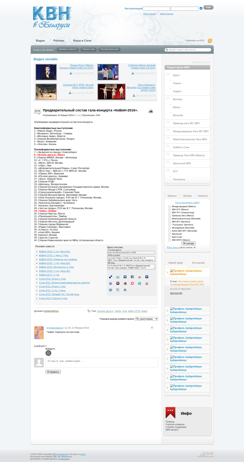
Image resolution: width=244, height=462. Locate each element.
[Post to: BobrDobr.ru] (125, 283)
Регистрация (150, 14)
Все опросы (174, 247)
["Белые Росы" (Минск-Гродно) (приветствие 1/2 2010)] (46, 72)
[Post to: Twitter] (118, 276)
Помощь (170, 421)
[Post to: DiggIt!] (125, 276)
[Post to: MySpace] (147, 276)
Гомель (177, 83)
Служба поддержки (176, 427)
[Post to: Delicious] (111, 276)
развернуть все (201, 62)
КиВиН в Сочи (181, 147)
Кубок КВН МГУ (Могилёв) (184, 231)
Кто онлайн (198, 263)
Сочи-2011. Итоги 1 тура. (52, 286)
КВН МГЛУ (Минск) (181, 240)
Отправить (53, 371)
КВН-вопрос (172, 429)
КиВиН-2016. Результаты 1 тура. (56, 267)
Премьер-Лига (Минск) (183, 215)
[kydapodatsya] (39, 332)
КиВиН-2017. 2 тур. (49, 275)
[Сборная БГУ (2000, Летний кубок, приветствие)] (46, 92)
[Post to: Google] (140, 276)
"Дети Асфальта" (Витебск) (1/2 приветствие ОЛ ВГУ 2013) (141, 88)
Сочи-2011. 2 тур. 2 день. (52, 290)
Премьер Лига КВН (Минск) (189, 155)
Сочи (78, 115)
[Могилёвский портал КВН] (205, 457)
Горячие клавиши (175, 424)
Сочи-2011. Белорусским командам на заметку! (64, 282)
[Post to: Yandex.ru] (147, 283)
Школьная (177, 234)
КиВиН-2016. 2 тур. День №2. (55, 271)
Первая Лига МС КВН (83, 73)
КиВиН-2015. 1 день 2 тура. (54, 255)
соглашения (64, 459)
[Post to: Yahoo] (118, 283)
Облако (187, 196)
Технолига (179, 179)
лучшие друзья (105, 311)
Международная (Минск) (184, 206)
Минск (176, 107)
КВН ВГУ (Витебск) (181, 222)
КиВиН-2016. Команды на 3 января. (58, 259)
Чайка (117, 311)
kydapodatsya (51, 311)
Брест (176, 75)
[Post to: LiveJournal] (118, 289)
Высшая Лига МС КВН (83, 93)
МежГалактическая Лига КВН (190, 139)
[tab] (187, 272)
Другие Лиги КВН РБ (146, 95)
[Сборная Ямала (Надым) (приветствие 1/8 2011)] (108, 72)
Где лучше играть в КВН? (187, 202)
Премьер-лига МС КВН (186, 123)
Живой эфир (176, 263)
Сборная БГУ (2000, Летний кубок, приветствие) (78, 86)
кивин (144, 311)
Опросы (172, 196)
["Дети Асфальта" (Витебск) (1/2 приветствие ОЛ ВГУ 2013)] (111, 92)
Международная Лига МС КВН (190, 131)
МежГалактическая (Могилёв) (186, 218)
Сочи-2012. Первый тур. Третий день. (59, 294)
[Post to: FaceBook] (132, 276)
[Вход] (48, 353)
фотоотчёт (176, 293)
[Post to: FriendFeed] (111, 283)
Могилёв (178, 115)
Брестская (177, 237)
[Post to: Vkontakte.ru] (125, 289)
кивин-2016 (134, 311)
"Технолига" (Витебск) (182, 225)
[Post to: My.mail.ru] (111, 289)
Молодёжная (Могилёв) (183, 228)
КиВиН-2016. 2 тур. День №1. (55, 251)
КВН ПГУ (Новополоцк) (183, 212)
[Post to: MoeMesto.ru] (140, 283)
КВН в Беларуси (60, 454)
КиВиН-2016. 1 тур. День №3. (55, 263)
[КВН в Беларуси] (49, 14)
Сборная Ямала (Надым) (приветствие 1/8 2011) (142, 66)
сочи (124, 311)
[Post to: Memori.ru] (132, 283)
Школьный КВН (182, 163)
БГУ (175, 171)
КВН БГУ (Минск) (180, 209)
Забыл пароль (166, 14)
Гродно (177, 91)
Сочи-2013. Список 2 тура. (53, 298)
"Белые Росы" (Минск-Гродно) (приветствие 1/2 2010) (76, 66)
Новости (203, 196)
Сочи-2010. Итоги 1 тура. (52, 279)
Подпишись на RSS (194, 40)
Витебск (177, 99)
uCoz (82, 454)
